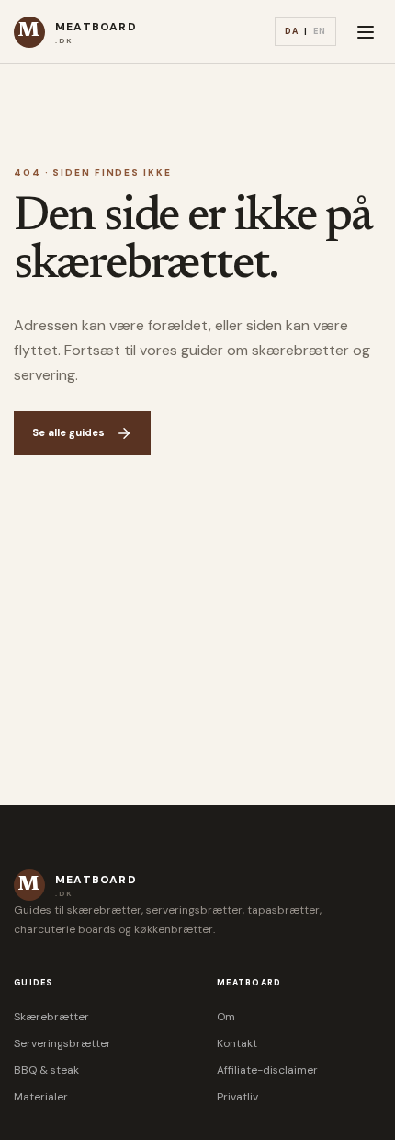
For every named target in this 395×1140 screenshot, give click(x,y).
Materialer (41, 1096)
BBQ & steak (46, 1070)
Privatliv (237, 1096)
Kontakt (237, 1043)
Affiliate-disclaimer (267, 1070)
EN (319, 31)
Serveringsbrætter (62, 1043)
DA (292, 31)
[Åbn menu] (365, 32)
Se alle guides (68, 432)
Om (226, 1016)
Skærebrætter (51, 1016)
